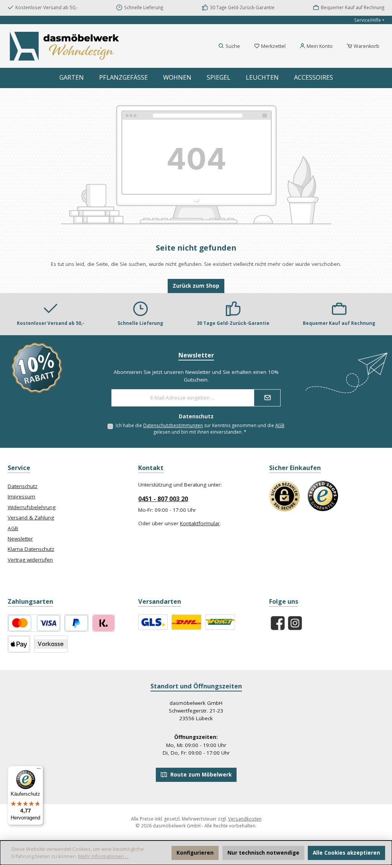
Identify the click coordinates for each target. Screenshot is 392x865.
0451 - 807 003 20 (163, 499)
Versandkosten (244, 819)
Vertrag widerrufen (30, 559)
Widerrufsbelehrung (32, 507)
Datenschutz (23, 486)
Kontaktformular (200, 523)
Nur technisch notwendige (263, 852)
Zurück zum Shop (196, 285)
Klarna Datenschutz (31, 549)
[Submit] (267, 397)
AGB (279, 425)
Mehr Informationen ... (103, 856)
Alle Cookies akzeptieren (346, 852)
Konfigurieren (195, 852)
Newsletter (20, 538)
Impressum (21, 496)
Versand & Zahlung (31, 517)
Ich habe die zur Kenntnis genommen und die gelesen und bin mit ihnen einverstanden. (200, 428)
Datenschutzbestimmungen (173, 425)
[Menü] (38, 770)
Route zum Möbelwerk (200, 774)
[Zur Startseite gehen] (65, 46)
